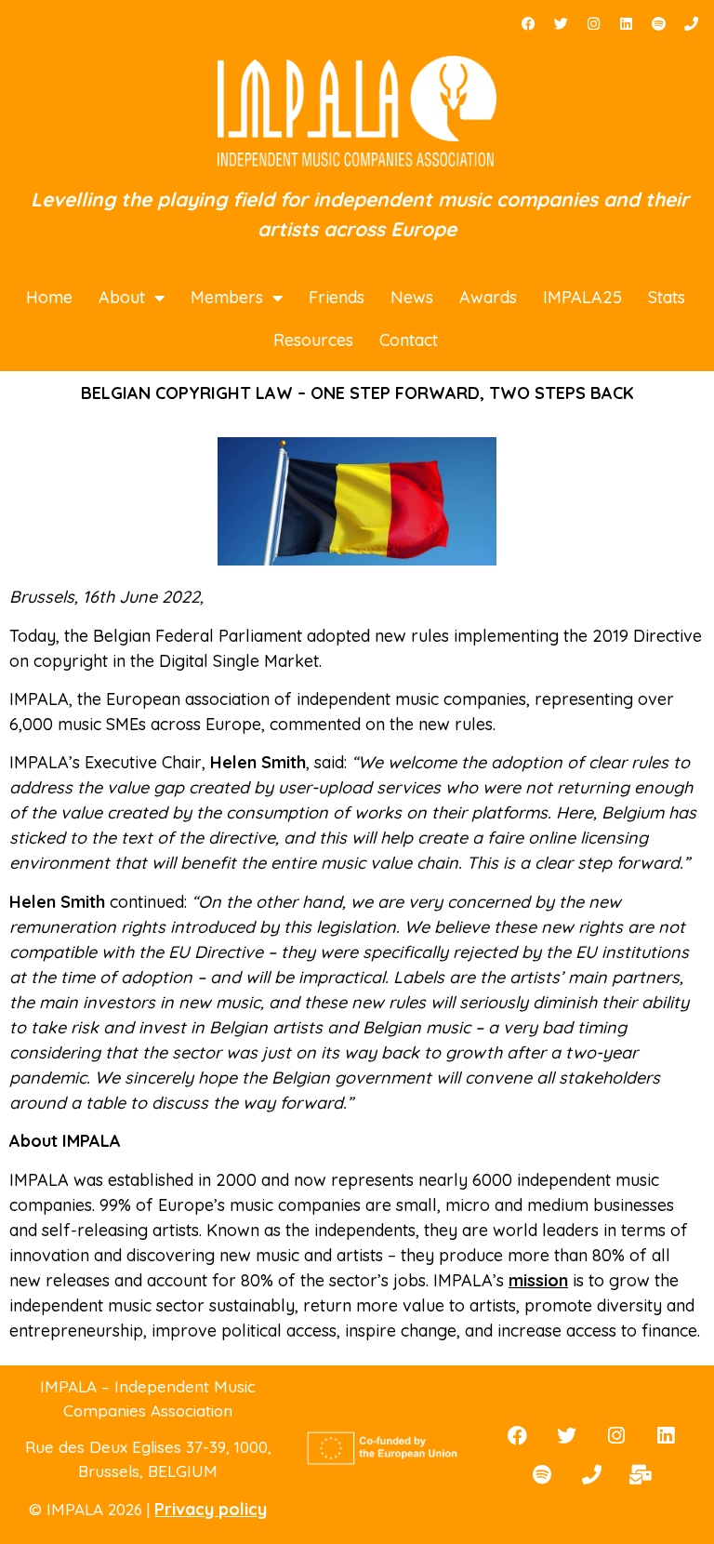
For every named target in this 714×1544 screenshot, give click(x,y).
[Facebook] (528, 23)
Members (227, 297)
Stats (666, 297)
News (411, 297)
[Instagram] (593, 23)
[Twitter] (561, 23)
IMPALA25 (582, 297)
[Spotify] (658, 23)
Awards (488, 297)
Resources (313, 340)
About (122, 297)
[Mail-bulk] (640, 1474)
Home (49, 297)
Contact (408, 340)
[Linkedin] (626, 23)
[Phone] (691, 23)
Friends (336, 297)
